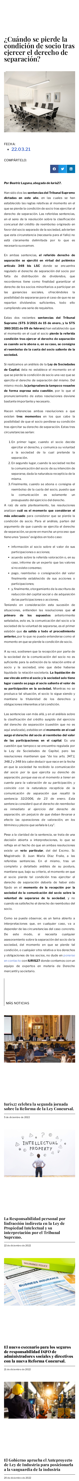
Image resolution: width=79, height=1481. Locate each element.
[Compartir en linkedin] (71, 169)
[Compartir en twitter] (62, 169)
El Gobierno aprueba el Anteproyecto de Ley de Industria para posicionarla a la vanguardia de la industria (38, 1464)
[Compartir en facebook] (54, 169)
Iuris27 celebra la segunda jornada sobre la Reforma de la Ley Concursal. (39, 1106)
